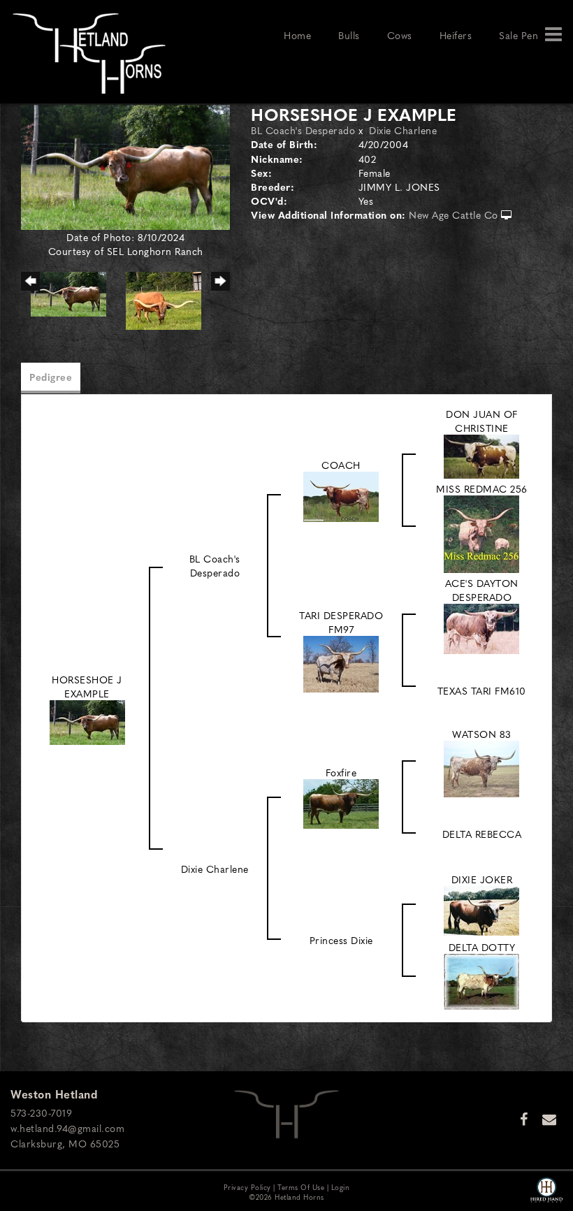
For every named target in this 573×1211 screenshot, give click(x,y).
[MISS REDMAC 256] (481, 532)
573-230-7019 (41, 1112)
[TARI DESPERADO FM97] (341, 662)
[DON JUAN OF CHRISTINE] (481, 455)
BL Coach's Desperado (303, 130)
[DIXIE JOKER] (481, 908)
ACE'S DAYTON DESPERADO (481, 590)
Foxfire (341, 772)
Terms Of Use (300, 1187)
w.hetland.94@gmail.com (67, 1128)
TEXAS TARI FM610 (481, 690)
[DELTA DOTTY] (481, 980)
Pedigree (50, 377)
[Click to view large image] (125, 166)
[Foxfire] (341, 802)
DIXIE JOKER (482, 879)
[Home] (286, 1112)
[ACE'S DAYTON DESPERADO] (481, 627)
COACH (341, 465)
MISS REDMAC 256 (482, 488)
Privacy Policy (247, 1187)
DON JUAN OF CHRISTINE (482, 421)
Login (340, 1187)
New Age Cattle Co (453, 215)
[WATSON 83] (481, 767)
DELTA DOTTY (482, 947)
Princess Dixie (341, 940)
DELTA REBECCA (482, 834)
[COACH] (341, 495)
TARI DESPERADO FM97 (341, 622)
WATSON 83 (482, 734)
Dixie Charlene (403, 130)
